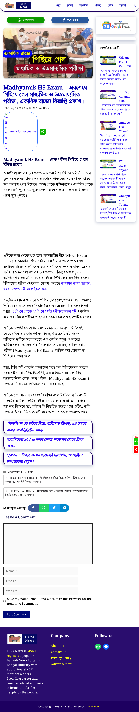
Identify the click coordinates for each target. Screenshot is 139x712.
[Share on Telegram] (65, 508)
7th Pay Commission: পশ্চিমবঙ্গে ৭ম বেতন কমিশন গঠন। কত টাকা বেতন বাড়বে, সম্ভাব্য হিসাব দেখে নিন (115, 103)
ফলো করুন (27, 20)
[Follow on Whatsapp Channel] (136, 441)
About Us (57, 645)
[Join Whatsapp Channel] (43, 132)
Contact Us (58, 651)
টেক (110, 5)
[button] (134, 5)
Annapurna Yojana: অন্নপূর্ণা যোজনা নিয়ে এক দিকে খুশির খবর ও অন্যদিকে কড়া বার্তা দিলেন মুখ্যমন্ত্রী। (115, 207)
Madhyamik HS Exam (20, 472)
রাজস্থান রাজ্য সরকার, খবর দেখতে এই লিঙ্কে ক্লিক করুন (47, 286)
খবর (57, 5)
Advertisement (61, 664)
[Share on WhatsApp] (44, 508)
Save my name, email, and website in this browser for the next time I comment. (49, 601)
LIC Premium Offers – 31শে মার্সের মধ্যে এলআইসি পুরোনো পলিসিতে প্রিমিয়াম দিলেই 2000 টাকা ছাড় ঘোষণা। (46, 493)
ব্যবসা (123, 5)
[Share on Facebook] (33, 508)
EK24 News (94, 707)
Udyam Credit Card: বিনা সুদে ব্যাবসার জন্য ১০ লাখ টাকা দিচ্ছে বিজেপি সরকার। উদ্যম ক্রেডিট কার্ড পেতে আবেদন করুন (115, 70)
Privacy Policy (61, 658)
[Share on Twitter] (54, 508)
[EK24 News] (16, 5)
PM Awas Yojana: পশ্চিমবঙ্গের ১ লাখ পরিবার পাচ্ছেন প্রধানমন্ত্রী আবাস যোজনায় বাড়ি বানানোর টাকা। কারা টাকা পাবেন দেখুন (115, 174)
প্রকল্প (98, 5)
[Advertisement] (48, 227)
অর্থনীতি (83, 5)
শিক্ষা (70, 5)
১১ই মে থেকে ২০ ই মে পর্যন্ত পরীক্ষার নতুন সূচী (45, 311)
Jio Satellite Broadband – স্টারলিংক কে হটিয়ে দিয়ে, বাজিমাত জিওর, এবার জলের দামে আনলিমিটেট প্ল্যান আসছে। (45, 480)
